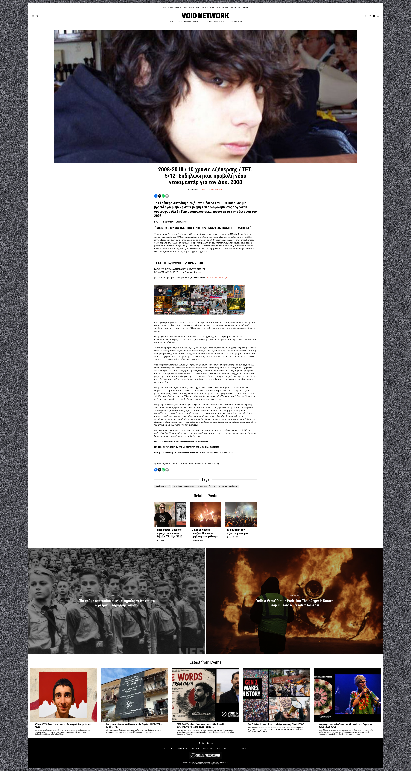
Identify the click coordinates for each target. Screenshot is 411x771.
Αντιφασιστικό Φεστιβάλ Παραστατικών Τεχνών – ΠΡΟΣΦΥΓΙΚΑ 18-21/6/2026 (134, 725)
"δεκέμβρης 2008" (163, 486)
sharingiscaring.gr (213, 763)
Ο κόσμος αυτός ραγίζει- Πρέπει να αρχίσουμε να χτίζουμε (205, 533)
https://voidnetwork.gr (216, 277)
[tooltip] (366, 16)
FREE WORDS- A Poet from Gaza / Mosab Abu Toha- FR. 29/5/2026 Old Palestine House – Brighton (201, 725)
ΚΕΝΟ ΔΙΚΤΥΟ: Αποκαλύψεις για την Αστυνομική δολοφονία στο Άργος (63, 725)
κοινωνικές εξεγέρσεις (228, 486)
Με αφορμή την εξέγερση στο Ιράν (237, 531)
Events (204, 190)
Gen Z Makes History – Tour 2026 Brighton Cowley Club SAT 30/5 (276, 724)
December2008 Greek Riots (183, 486)
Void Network (186, 762)
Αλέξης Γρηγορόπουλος (207, 486)
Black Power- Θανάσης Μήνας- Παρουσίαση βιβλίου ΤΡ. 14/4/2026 (169, 533)
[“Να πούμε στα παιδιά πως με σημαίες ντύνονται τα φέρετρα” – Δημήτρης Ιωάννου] (116, 601)
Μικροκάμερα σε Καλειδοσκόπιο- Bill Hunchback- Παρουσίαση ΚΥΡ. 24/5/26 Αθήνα (346, 725)
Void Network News (216, 190)
